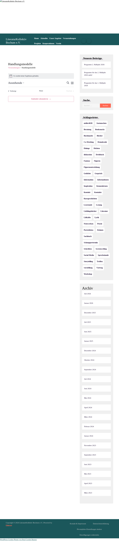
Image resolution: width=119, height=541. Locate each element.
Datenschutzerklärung (101, 524)
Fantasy (87, 161)
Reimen (100, 230)
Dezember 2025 (90, 313)
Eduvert (9, 525)
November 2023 (90, 445)
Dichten (97, 148)
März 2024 (88, 417)
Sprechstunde (103, 255)
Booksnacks (100, 129)
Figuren (97, 161)
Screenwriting (101, 249)
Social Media (89, 255)
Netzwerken (88, 224)
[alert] (41, 76)
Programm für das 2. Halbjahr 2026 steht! (95, 74)
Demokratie (102, 142)
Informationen (103, 180)
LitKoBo (87, 217)
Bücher (100, 136)
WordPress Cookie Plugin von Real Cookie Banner (18, 540)
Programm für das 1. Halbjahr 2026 (95, 84)
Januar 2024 (88, 436)
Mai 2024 (87, 398)
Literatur (104, 211)
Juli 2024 (87, 379)
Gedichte (87, 173)
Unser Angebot (55, 38)
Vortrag (99, 268)
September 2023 (90, 455)
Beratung (87, 129)
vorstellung (88, 268)
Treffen (100, 261)
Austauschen (101, 123)
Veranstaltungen (69, 38)
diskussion (88, 155)
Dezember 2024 (90, 351)
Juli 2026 (87, 294)
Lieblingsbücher (90, 211)
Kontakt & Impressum (78, 524)
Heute (41, 91)
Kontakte (98, 192)
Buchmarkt (88, 136)
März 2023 (88, 493)
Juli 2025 (87, 322)
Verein (58, 43)
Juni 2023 (87, 464)
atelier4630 (88, 123)
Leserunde (88, 205)
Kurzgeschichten (90, 199)
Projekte (37, 43)
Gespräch (98, 173)
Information (88, 180)
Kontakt (87, 192)
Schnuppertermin (91, 243)
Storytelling (88, 261)
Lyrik (97, 217)
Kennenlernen (102, 186)
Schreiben (88, 249)
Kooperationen (48, 43)
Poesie (99, 224)
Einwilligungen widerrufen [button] (89, 535)
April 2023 (88, 483)
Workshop (88, 274)
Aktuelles (44, 38)
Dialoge (87, 148)
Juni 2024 (87, 388)
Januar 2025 (88, 341)
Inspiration (88, 186)
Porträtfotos (88, 230)
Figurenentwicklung (92, 167)
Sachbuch (88, 236)
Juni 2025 (87, 332)
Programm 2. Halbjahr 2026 (94, 65)
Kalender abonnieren (39, 99)
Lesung (99, 205)
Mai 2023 (87, 474)
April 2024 (88, 407)
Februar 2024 (89, 426)
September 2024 (90, 370)
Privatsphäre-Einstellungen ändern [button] (89, 529)
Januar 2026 (88, 303)
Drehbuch (100, 155)
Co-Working (89, 142)
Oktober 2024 (89, 360)
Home (36, 38)
